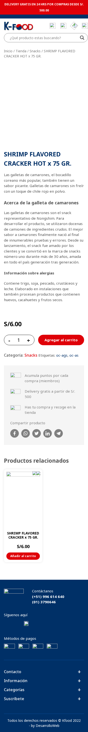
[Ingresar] (85, 26)
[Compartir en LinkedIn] (47, 433)
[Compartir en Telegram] (58, 433)
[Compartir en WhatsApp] (25, 433)
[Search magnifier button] (82, 37)
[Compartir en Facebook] (14, 433)
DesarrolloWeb (47, 725)
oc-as (73, 355)
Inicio (8, 51)
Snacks (35, 51)
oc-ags (61, 355)
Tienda (21, 51)
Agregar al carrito (61, 339)
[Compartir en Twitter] (36, 433)
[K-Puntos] (74, 26)
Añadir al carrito (23, 556)
